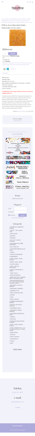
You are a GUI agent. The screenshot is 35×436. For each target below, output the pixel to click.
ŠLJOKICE (12, 334)
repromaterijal (8, 63)
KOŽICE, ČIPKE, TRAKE (16, 262)
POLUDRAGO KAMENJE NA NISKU (16, 314)
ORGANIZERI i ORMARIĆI (16, 288)
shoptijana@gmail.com (17, 402)
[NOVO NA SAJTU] (18, 163)
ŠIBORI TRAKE (14, 332)
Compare (13, 69)
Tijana (26, 63)
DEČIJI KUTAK (13, 233)
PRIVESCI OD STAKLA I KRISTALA (15, 305)
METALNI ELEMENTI (15, 275)
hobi (11, 64)
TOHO (11, 297)
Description (5, 73)
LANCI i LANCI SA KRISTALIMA (14, 267)
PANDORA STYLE (14, 290)
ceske (27, 64)
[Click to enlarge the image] (17, 38)
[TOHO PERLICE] (18, 183)
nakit (14, 64)
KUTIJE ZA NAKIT (14, 264)
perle (3, 64)
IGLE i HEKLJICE (14, 246)
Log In (19, 120)
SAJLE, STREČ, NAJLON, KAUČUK (16, 325)
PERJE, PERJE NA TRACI (16, 292)
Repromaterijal (22, 111)
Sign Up (16, 120)
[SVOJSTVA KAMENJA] (18, 158)
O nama (17, 407)
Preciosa (22, 63)
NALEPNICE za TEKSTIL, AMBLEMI (16, 286)
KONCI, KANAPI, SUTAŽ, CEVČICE (16, 259)
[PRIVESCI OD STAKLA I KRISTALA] (18, 178)
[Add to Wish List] (7, 69)
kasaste (7, 64)
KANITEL (12, 252)
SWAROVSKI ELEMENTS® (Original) (16, 227)
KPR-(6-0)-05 (16, 63)
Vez (17, 64)
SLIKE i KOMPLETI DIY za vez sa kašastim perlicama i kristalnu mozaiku (17, 329)
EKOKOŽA (12, 238)
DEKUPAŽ (12, 235)
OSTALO (12, 341)
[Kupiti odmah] (4, 69)
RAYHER (12, 295)
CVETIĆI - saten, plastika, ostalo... (16, 231)
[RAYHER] (18, 168)
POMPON (12, 317)
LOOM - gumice (14, 273)
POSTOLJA (13, 319)
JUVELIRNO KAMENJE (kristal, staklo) (17, 249)
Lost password (15, 217)
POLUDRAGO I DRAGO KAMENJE (15, 311)
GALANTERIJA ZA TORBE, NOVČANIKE (16, 244)
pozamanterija (21, 64)
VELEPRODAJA (14, 339)
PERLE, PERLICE (14, 299)
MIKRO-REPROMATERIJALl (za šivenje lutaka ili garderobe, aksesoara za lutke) (16, 282)
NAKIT (11, 343)
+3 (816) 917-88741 (17, 392)
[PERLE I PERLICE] (18, 173)
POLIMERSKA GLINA (15, 308)
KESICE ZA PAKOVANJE (16, 254)
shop (30, 63)
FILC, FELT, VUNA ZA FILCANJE (15, 241)
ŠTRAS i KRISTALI (14, 336)
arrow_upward (31, 432)
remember (12, 215)
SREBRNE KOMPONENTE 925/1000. (16, 302)
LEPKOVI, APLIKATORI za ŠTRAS (16, 270)
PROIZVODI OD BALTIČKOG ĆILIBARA (16, 322)
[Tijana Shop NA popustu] (18, 154)
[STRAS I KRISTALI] (18, 188)
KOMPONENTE (14, 256)
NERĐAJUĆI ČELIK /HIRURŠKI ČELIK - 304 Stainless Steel (17, 278)
